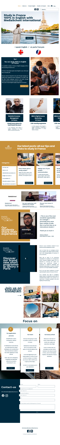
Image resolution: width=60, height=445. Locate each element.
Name (39, 384)
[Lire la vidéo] (12, 196)
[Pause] (20, 237)
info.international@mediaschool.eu (9, 391)
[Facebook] (3, 395)
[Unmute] (22, 237)
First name (21, 384)
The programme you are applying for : (26, 388)
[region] (17, 118)
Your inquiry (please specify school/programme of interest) (30, 403)
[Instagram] (6, 395)
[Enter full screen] (35, 237)
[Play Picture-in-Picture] (33, 237)
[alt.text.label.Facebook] (28, 431)
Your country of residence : (24, 393)
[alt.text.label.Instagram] (31, 431)
